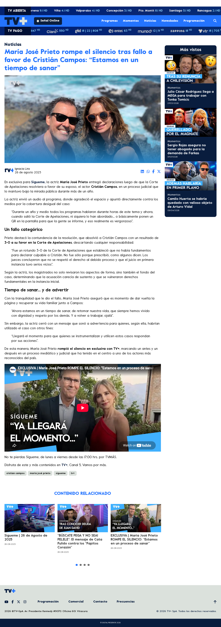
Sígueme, (38, 182)
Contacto (100, 601)
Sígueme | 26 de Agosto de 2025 (25, 537)
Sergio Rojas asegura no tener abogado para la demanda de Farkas (186, 149)
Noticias (150, 20)
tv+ (73, 473)
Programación (194, 20)
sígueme (61, 473)
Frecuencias (126, 601)
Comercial (76, 601)
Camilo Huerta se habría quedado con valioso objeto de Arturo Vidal (189, 202)
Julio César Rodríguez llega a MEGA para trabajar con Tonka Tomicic (190, 95)
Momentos (131, 20)
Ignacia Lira (22, 169)
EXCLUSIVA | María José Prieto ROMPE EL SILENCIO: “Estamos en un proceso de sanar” (134, 539)
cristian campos (15, 473)
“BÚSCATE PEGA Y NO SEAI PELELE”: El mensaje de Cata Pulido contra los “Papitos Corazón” (79, 541)
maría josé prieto (40, 473)
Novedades (170, 20)
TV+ (64, 465)
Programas (110, 20)
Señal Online (49, 20)
